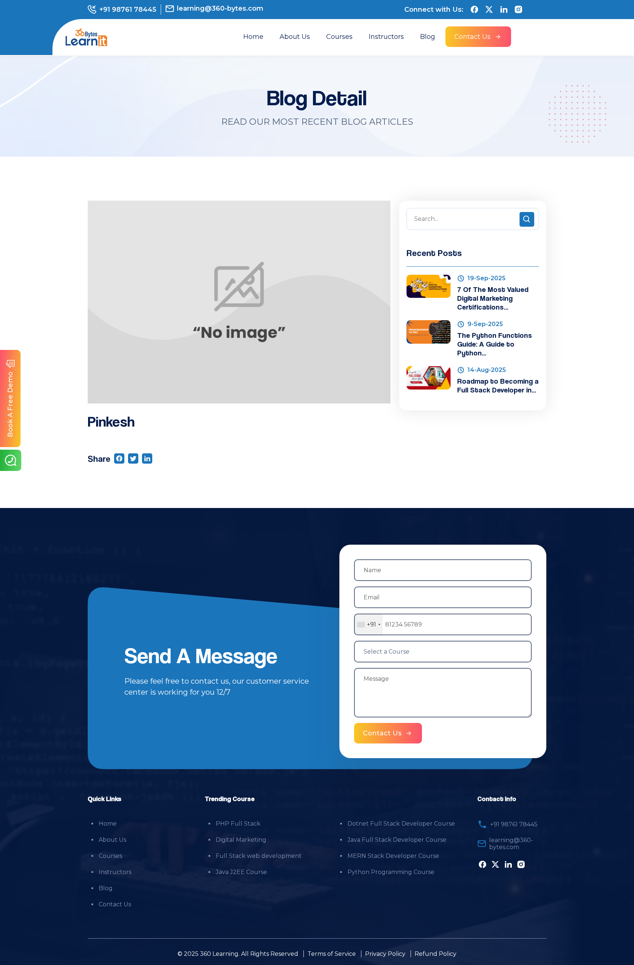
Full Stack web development (259, 855)
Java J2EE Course (241, 872)
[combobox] (368, 624)
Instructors (386, 37)
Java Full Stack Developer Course (397, 839)
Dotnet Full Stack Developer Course (401, 823)
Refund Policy (435, 953)
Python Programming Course (390, 872)
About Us (295, 37)
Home (253, 37)
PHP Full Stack (238, 823)
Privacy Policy (385, 953)
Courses (339, 37)
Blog (427, 37)
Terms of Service (331, 953)
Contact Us (115, 904)
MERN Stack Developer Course (393, 855)
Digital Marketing (241, 839)
